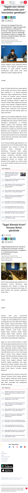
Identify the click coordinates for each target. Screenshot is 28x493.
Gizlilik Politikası (4, 458)
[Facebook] (9, 446)
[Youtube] (24, 446)
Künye (2, 451)
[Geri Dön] (2, 2)
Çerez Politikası (4, 459)
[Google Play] (14, 466)
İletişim (2, 455)
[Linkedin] (20, 446)
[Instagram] (17, 446)
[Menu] (25, 2)
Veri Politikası (4, 461)
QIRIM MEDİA (4, 453)
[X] (13, 446)
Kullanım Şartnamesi (5, 456)
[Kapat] (26, 488)
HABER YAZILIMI (4, 478)
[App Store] (14, 470)
